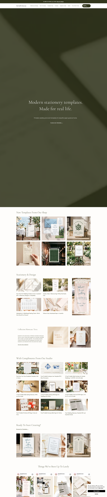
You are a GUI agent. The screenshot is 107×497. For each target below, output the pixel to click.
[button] (86, 5)
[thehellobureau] (18, 474)
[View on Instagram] (32, 474)
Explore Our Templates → (56, 122)
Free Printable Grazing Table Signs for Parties (51, 413)
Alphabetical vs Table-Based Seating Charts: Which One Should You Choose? (28, 314)
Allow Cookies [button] (96, 491)
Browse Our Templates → (22, 429)
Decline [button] (96, 494)
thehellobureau (23, 473)
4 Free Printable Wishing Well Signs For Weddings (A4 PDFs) (50, 395)
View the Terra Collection (23, 344)
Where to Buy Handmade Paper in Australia (53, 313)
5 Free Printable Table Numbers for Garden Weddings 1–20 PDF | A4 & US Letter (75, 377)
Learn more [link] (100, 488)
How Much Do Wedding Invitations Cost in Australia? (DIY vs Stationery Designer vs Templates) (28, 294)
